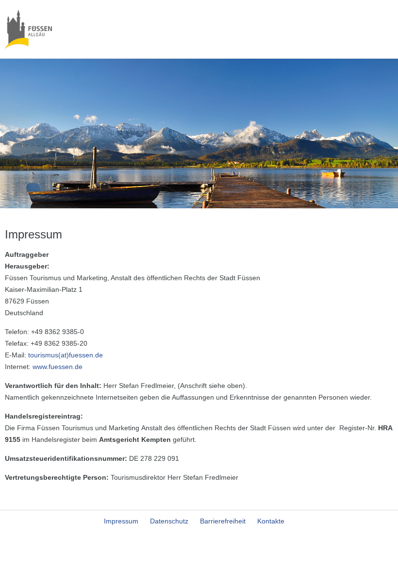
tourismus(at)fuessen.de (65, 355)
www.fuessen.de (58, 367)
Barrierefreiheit (223, 521)
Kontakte (270, 521)
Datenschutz (169, 521)
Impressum (121, 521)
